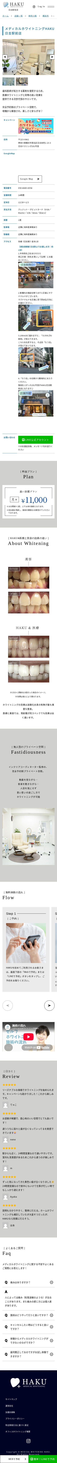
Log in (41, 6)
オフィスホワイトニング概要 (17, 1431)
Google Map (26, 179)
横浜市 (46, 15)
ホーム (5, 15)
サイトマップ (11, 1399)
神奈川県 (32, 15)
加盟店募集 (10, 1412)
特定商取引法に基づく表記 (16, 1425)
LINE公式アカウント (37, 439)
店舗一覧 (18, 15)
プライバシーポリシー (15, 1418)
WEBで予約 (14, 1459)
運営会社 (9, 1405)
